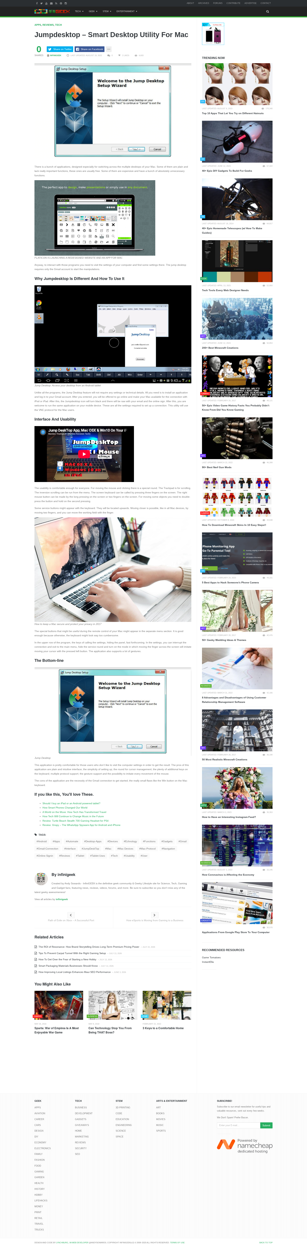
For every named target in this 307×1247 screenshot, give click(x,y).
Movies (160, 1119)
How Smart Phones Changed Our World (64, 807)
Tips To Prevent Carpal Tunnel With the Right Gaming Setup (72, 953)
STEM (106, 11)
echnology (131, 841)
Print (37, 1212)
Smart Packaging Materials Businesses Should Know (68, 965)
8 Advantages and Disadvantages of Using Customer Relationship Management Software (234, 699)
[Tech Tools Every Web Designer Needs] (237, 261)
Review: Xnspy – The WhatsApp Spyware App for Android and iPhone (81, 825)
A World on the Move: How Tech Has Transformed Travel (74, 812)
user (144, 855)
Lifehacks (40, 1200)
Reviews (48, 24)
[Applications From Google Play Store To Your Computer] (237, 903)
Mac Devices (126, 848)
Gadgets (80, 1119)
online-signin (45, 855)
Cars (37, 1125)
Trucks (39, 1229)
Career (39, 1119)
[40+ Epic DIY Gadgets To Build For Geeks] (237, 142)
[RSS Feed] (56, 3)
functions (149, 841)
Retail (38, 1218)
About (190, 3)
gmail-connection (48, 848)
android (42, 841)
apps (57, 841)
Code (119, 1113)
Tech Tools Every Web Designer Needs (225, 290)
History (39, 1189)
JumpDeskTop (91, 848)
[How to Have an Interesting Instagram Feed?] (237, 788)
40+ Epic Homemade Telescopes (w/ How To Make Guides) (232, 230)
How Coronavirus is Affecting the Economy (228, 874)
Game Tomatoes (211, 957)
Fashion (39, 1160)
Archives (203, 3)
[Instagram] (66, 3)
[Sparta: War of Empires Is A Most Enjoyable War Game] (58, 1005)
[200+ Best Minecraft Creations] (237, 319)
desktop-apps (93, 841)
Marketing (82, 1136)
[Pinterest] (61, 3)
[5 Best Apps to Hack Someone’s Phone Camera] (237, 553)
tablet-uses (98, 855)
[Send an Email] (51, 3)
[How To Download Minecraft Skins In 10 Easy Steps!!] (237, 496)
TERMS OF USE (177, 1242)
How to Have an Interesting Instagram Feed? (229, 817)
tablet (80, 855)
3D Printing (123, 1107)
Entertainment (125, 11)
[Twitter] (42, 3)
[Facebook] (37, 3)
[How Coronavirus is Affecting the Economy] (237, 846)
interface (71, 848)
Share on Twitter (62, 49)
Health (38, 1183)
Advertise (250, 3)
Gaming (39, 1171)
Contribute (233, 3)
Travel (38, 1224)
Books (160, 1113)
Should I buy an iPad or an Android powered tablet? (71, 803)
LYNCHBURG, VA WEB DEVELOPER (72, 1242)
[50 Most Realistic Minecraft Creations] (237, 730)
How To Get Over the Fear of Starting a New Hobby (67, 959)
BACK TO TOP (266, 1242)
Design (38, 1130)
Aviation (39, 1113)
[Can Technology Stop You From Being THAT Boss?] (112, 1005)
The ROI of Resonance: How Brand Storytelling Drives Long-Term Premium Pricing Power (88, 946)
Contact (266, 3)
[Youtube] (46, 3)
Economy (40, 1142)
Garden (39, 1177)
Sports (161, 1130)
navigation (169, 848)
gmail (183, 841)
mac (109, 848)
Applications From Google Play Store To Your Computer (236, 932)
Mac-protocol (148, 848)
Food (37, 1165)
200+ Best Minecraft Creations (220, 347)
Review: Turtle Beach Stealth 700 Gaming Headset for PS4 (75, 820)
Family (38, 1154)
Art (158, 1107)
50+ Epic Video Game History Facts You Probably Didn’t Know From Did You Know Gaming (235, 407)
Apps (37, 24)
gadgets (168, 841)
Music (160, 1125)
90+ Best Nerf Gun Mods (216, 467)
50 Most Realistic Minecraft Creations (224, 759)
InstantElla (208, 961)
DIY (36, 1136)
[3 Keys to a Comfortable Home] (167, 1005)
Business (81, 1107)
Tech (78, 11)
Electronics (42, 1148)
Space (119, 1136)
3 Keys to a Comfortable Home (163, 1028)
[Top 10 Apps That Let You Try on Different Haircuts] (237, 84)
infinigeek (55, 55)
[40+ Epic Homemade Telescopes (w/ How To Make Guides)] (237, 199)
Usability (130, 855)
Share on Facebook (92, 49)
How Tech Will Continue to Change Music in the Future (73, 816)
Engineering (124, 1125)
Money (38, 1206)
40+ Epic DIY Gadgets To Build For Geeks (227, 170)
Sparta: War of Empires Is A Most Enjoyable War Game (56, 1030)
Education (122, 1119)
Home (78, 1130)
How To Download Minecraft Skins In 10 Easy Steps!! (234, 525)
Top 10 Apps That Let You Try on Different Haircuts (233, 113)
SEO (77, 1154)
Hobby (38, 1195)
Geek (92, 11)
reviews (65, 855)
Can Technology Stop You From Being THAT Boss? (110, 1030)
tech (115, 855)
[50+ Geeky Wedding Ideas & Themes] (237, 611)
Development (84, 1113)
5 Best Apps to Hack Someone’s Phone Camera (230, 582)
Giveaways (82, 1125)
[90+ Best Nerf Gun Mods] (237, 438)
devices (113, 841)
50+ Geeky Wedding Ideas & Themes (224, 640)
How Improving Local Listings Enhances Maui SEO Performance (74, 972)
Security (81, 1148)
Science (121, 1130)
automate (72, 841)
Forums (217, 3)
